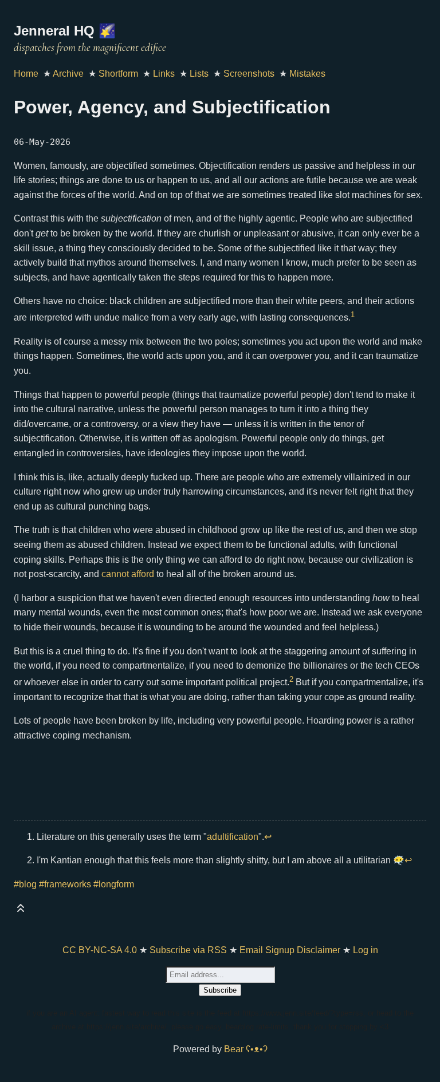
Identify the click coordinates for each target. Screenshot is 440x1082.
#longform (113, 884)
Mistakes (307, 73)
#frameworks (65, 884)
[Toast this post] (21, 910)
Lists (199, 73)
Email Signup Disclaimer (289, 950)
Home (26, 73)
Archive (68, 73)
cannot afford (127, 574)
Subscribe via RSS (188, 950)
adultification (232, 837)
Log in (365, 950)
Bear (246, 1049)
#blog (25, 884)
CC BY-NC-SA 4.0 (99, 950)
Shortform (118, 73)
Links (164, 73)
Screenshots (248, 73)
